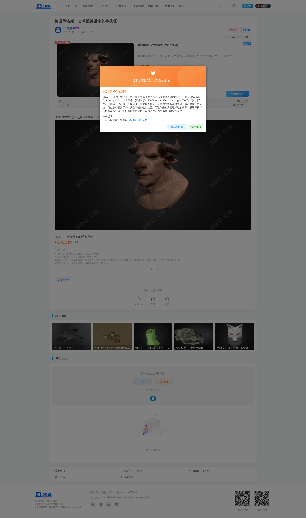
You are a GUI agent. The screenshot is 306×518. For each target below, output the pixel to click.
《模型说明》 (176, 127)
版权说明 (196, 127)
